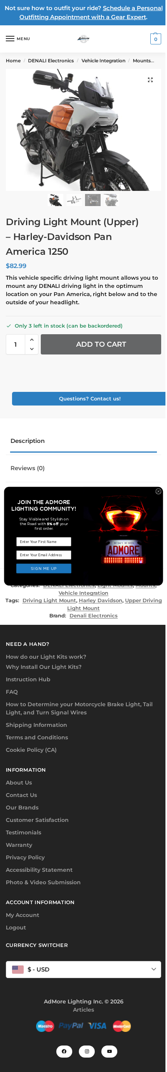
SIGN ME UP (44, 568)
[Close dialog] (158, 491)
